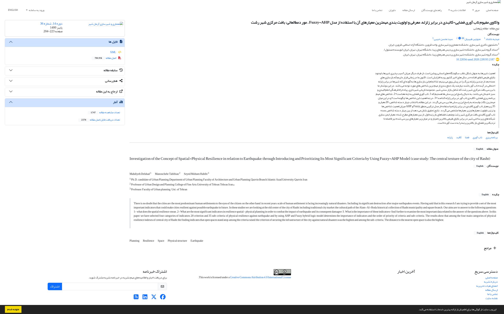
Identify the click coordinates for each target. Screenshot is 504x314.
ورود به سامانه (36, 10)
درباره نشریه (491, 281)
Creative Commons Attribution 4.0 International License (260, 277)
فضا (467, 137)
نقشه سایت (491, 298)
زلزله (450, 137)
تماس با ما (377, 10)
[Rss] (136, 298)
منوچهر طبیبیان (473, 39)
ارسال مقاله (408, 10)
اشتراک (54, 286)
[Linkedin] (145, 298)
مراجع (488, 248)
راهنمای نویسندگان (431, 10)
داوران (392, 10)
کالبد (458, 137)
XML (113, 52)
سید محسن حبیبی (443, 39)
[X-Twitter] (154, 298)
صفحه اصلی (492, 10)
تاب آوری (477, 137)
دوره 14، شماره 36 (51, 24)
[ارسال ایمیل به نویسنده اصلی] (463, 38)
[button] (417, 309)
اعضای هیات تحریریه (487, 285)
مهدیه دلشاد (492, 39)
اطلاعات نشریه (458, 10)
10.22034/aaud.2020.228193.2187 (475, 59)
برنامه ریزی (492, 137)
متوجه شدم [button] (13, 309)
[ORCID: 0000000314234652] (459, 38)
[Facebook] (162, 298)
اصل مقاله (106, 58)
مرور (477, 10)
